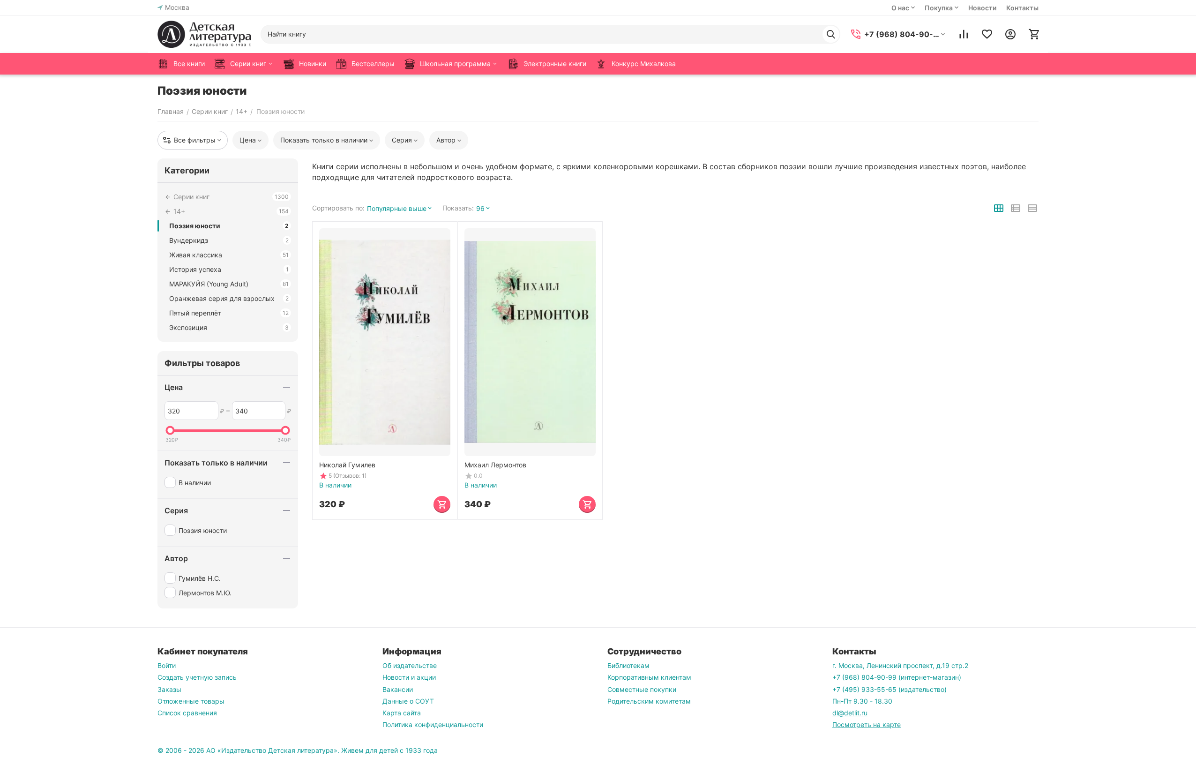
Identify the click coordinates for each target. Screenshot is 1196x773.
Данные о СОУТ (408, 701)
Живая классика (229, 255)
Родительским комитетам (649, 701)
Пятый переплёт (229, 313)
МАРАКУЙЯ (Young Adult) (229, 284)
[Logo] (204, 34)
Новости (982, 8)
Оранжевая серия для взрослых (229, 298)
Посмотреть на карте (866, 724)
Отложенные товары (190, 701)
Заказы (169, 689)
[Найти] (830, 34)
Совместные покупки (641, 689)
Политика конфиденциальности (432, 724)
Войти (166, 665)
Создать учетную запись (197, 677)
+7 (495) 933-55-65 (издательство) (889, 689)
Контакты (1022, 8)
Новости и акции (409, 677)
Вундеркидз (229, 240)
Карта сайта (401, 713)
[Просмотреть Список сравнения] (963, 34)
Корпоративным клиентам (649, 677)
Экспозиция (229, 327)
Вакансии (397, 689)
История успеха (229, 269)
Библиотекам (628, 665)
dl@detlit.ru (849, 713)
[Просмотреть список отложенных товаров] (987, 34)
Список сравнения (187, 713)
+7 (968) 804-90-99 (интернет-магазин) (896, 677)
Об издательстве (409, 665)
